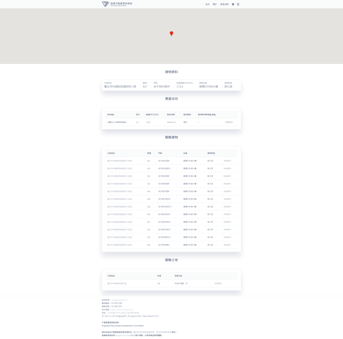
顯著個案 (224, 4)
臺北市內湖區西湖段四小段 (118, 160)
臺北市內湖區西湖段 (116, 283)
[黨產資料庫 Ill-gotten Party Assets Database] (117, 4)
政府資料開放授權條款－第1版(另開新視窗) (154, 332)
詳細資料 (227, 160)
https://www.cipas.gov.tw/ (122, 309)
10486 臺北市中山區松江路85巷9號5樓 (123, 312)
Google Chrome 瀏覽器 (125, 335)
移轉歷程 (229, 122)
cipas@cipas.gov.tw (119, 300)
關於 (215, 4)
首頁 (207, 4)
